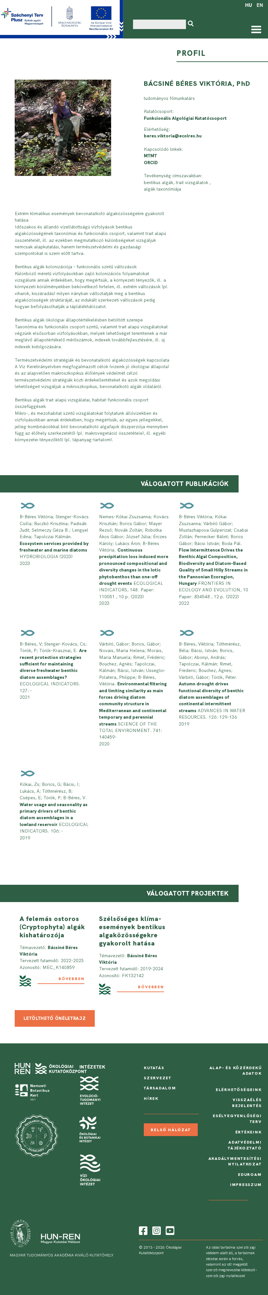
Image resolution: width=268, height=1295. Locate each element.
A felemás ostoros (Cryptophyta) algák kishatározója (52, 926)
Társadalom (160, 1088)
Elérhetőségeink (239, 1089)
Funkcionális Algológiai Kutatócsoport (185, 118)
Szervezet (158, 1078)
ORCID (151, 162)
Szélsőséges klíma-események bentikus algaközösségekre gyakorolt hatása (132, 930)
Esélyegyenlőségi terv (237, 1118)
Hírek (151, 1098)
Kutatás (154, 1067)
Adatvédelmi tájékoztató (245, 1145)
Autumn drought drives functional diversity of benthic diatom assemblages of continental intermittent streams (211, 697)
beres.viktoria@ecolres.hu (173, 136)
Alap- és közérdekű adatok (235, 1070)
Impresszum (246, 1184)
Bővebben (71, 978)
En (260, 5)
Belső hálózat (171, 1129)
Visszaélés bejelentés (247, 1102)
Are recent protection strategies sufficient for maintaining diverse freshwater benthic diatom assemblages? (53, 664)
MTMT (150, 156)
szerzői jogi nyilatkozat (225, 1275)
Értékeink (248, 1132)
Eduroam (250, 1174)
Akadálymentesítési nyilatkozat (235, 1161)
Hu (248, 5)
